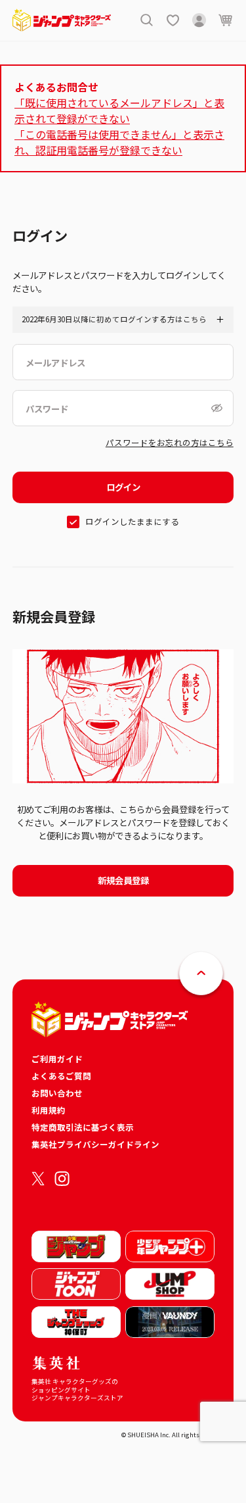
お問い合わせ (57, 1093)
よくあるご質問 (61, 1076)
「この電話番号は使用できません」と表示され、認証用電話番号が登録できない (119, 142)
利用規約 (48, 1110)
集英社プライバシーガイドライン (95, 1144)
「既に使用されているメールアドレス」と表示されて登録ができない (119, 110)
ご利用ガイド (57, 1058)
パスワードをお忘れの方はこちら (170, 442)
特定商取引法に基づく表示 (82, 1127)
